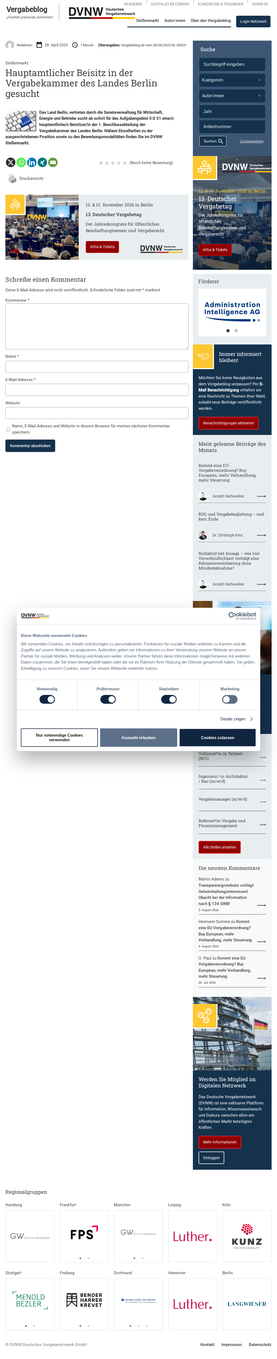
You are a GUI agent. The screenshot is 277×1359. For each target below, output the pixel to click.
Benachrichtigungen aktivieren (228, 423)
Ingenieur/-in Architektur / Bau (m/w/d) (223, 778)
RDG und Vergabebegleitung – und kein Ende (231, 516)
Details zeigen (232, 719)
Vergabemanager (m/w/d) (223, 798)
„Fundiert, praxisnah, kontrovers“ (30, 17)
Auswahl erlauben (138, 737)
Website (12, 403)
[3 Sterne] (113, 163)
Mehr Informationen (220, 1142)
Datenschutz (260, 1344)
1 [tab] (228, 331)
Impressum (232, 1344)
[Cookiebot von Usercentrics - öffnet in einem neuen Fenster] (232, 616)
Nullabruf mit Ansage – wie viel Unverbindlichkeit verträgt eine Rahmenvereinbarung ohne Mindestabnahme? (229, 560)
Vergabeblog (26, 9)
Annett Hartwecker (228, 496)
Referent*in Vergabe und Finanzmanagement (222, 823)
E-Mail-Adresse (20, 379)
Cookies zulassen (217, 737)
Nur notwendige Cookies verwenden (59, 737)
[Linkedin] (32, 162)
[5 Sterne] (124, 163)
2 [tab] (236, 331)
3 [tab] (146, 1326)
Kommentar (17, 300)
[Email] (53, 162)
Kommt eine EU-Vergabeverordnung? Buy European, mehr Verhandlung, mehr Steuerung (227, 472)
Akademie (133, 4)
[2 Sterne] (107, 163)
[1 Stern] (101, 163)
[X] (10, 162)
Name (12, 356)
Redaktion (24, 45)
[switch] (108, 699)
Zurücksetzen (251, 141)
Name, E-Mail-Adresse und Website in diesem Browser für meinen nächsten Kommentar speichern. (91, 429)
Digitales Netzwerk (170, 4)
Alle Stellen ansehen (219, 847)
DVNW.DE (260, 4)
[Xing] (42, 162)
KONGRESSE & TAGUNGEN (220, 4)
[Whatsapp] (21, 162)
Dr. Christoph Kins (228, 535)
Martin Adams (211, 879)
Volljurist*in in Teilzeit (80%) (220, 756)
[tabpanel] (232, 315)
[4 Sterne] (118, 163)
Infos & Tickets (102, 247)
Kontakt (207, 1344)
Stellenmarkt (16, 63)
